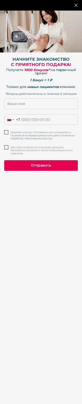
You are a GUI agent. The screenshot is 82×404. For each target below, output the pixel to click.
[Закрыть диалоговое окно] (76, 5)
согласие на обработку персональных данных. (42, 137)
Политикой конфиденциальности (31, 135)
